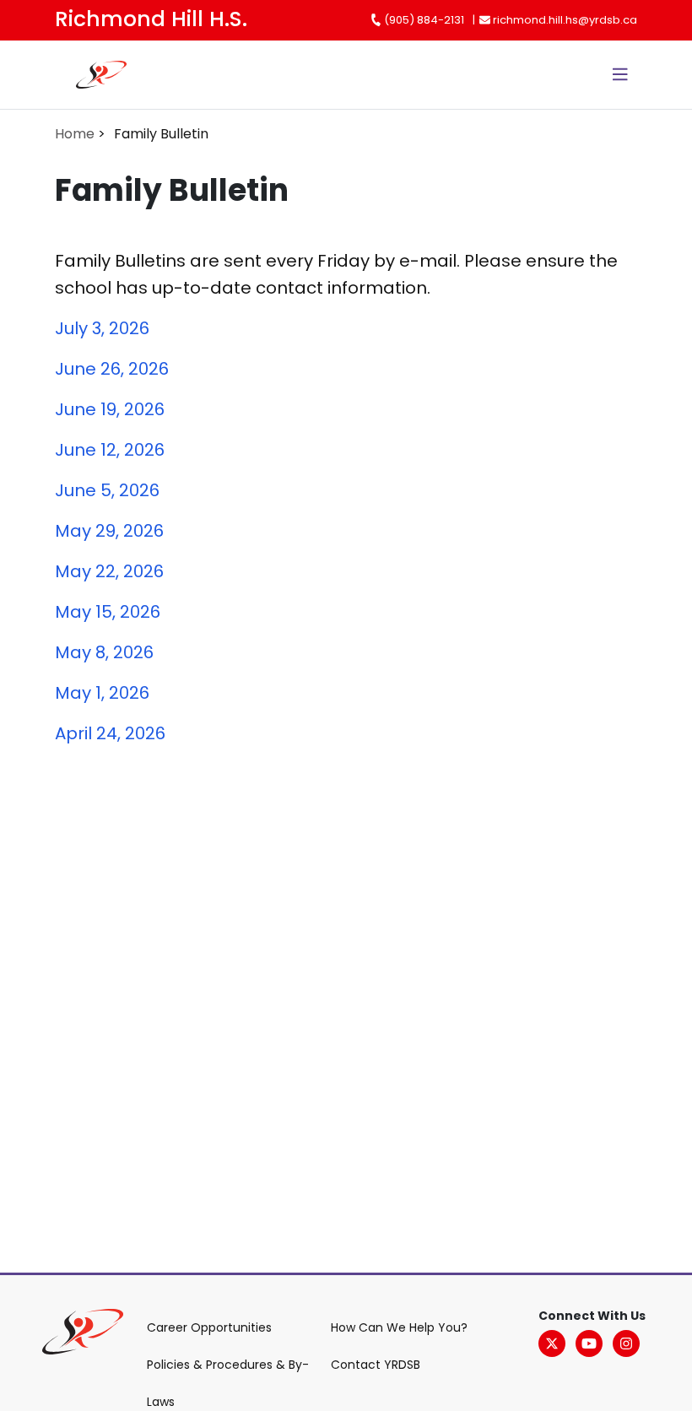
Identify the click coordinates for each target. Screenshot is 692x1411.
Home (75, 133)
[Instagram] (626, 1343)
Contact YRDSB (375, 1364)
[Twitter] (551, 1343)
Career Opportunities (209, 1327)
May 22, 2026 (109, 571)
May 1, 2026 (102, 693)
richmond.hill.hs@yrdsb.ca (563, 20)
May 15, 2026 (107, 612)
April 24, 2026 (110, 733)
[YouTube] (589, 1343)
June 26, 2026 (112, 369)
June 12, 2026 (110, 450)
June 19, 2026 (110, 409)
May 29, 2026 (109, 531)
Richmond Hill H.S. (151, 19)
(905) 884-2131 (422, 20)
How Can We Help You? (399, 1327)
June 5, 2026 (107, 490)
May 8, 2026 (104, 652)
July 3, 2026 (102, 328)
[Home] (77, 75)
